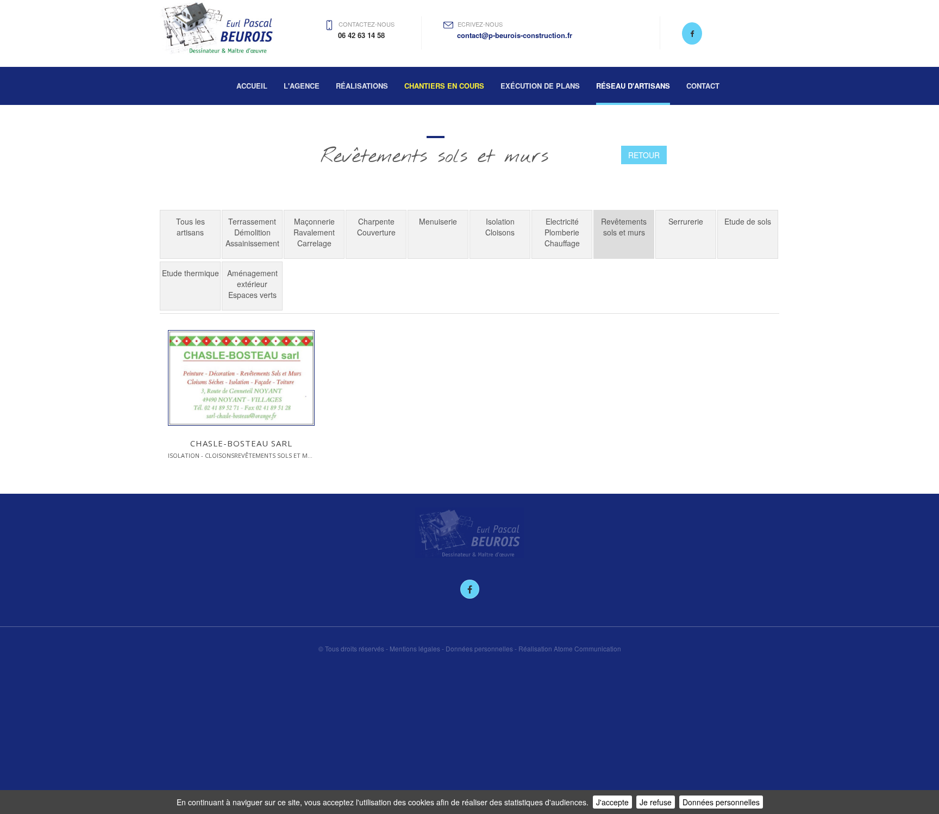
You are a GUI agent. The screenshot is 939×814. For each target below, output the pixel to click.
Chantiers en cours (444, 85)
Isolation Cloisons (500, 227)
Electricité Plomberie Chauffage (562, 232)
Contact (702, 85)
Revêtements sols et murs (624, 227)
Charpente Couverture (376, 227)
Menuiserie (438, 221)
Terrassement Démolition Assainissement (252, 232)
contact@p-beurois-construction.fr (514, 35)
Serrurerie (685, 221)
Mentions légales (415, 648)
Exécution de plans (540, 85)
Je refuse (656, 802)
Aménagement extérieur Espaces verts (252, 284)
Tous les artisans (190, 227)
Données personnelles (721, 802)
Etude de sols (747, 221)
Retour (644, 155)
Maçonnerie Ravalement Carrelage (314, 232)
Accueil (251, 85)
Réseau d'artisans (633, 85)
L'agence (302, 85)
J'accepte (612, 802)
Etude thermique (190, 273)
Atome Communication (587, 648)
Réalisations (362, 85)
